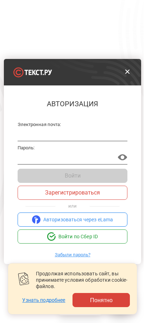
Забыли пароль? (72, 254)
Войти (73, 175)
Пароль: (26, 147)
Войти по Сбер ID (78, 236)
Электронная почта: (39, 124)
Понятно (101, 300)
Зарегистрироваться (72, 192)
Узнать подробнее (43, 300)
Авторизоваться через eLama (78, 219)
